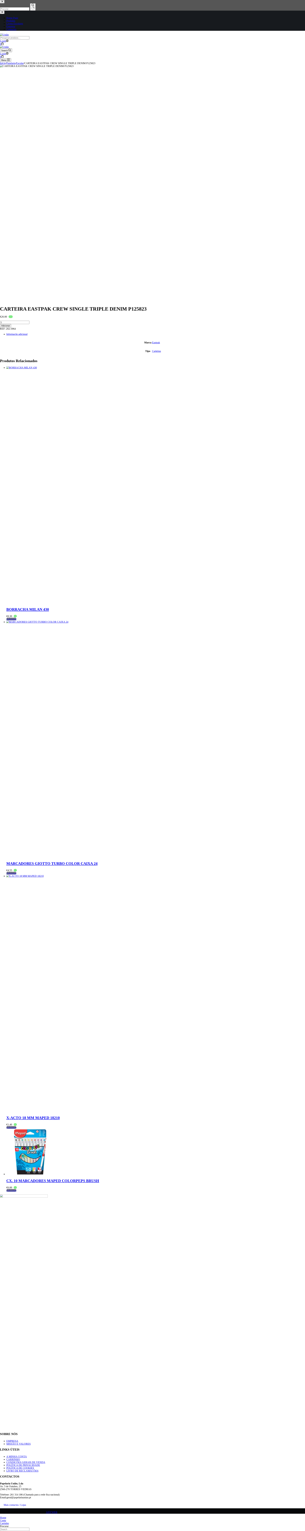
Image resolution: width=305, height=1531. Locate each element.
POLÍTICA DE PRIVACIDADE (23, 1465)
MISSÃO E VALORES (18, 1443)
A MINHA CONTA (16, 1456)
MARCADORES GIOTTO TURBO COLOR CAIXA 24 (52, 863)
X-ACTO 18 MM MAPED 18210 (33, 1118)
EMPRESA (12, 1441)
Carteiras (156, 351)
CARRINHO (13, 1459)
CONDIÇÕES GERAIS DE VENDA (25, 1462)
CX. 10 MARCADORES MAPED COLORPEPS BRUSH (52, 1181)
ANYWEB (51, 1512)
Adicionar (5, 326)
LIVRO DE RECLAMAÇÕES (22, 1470)
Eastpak (156, 342)
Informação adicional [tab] (16, 334)
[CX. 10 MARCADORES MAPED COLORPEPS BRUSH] (30, 1174)
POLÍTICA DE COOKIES (20, 1468)
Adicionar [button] (11, 619)
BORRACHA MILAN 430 (27, 609)
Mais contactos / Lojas (15, 1505)
